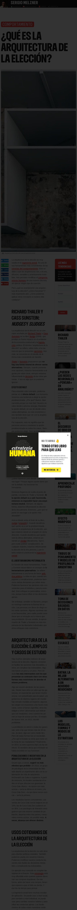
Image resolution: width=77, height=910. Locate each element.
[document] (38, 455)
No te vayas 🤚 (50, 441)
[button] (68, 435)
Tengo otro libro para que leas (54, 448)
